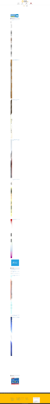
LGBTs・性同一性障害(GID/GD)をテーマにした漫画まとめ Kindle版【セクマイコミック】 (15, 60)
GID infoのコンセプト (13, 398)
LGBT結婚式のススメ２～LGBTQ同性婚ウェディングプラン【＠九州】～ (15, 99)
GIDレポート (27, 398)
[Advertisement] (15, 10)
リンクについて (12, 399)
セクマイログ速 (27, 399)
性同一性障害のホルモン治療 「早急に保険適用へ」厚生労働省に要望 (15, 315)
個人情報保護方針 (12, 400)
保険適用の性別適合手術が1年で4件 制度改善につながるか (15, 269)
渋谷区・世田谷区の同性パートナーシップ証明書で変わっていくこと (16, 219)
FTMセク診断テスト (18, 398)
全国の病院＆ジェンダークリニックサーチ (20, 399)
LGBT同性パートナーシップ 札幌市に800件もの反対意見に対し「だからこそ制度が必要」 (16, 317)
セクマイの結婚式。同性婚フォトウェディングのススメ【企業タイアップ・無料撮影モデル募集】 (16, 140)
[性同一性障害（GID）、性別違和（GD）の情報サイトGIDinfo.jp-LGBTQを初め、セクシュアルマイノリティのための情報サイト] (25, 0)
